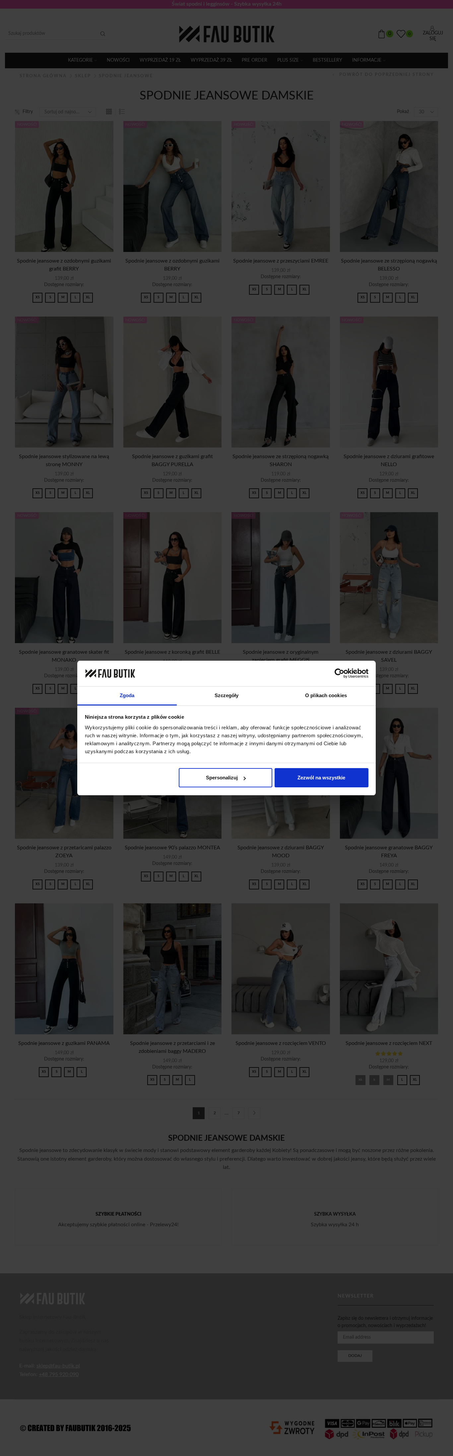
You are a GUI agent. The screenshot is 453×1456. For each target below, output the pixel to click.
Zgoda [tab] (127, 695)
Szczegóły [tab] (227, 695)
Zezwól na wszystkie (321, 777)
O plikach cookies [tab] (326, 695)
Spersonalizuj (222, 777)
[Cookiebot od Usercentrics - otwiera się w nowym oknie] (339, 673)
